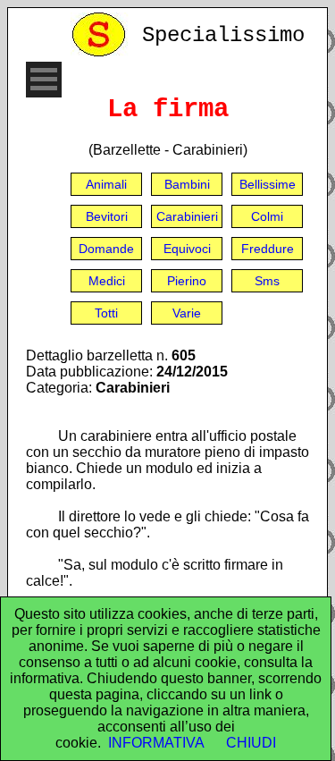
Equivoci (187, 248)
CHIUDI (251, 742)
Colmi (267, 216)
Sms (267, 281)
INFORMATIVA (156, 742)
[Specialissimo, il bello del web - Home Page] (102, 52)
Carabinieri (187, 216)
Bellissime (267, 184)
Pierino (186, 281)
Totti (106, 313)
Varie (186, 313)
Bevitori (107, 216)
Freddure (267, 248)
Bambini (187, 184)
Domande (106, 248)
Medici (106, 281)
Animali (106, 184)
